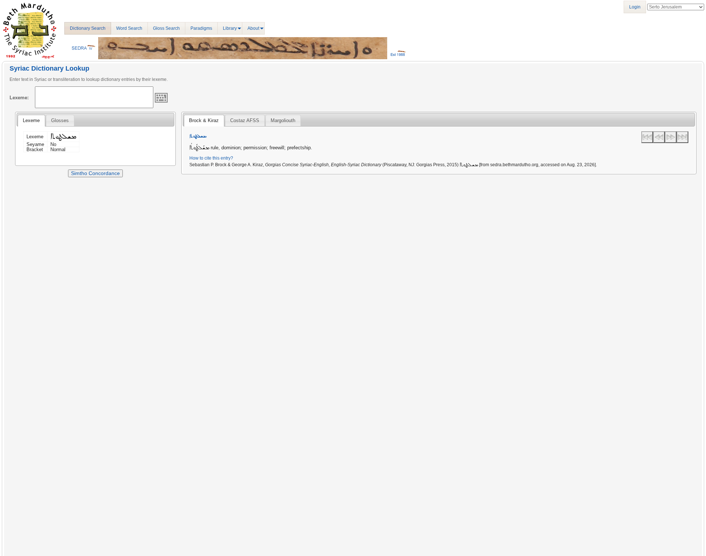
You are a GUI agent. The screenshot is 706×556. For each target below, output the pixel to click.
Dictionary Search (88, 28)
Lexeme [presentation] (31, 120)
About (253, 28)
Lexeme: (19, 97)
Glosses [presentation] (60, 120)
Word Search (129, 28)
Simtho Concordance (95, 173)
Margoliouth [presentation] (283, 120)
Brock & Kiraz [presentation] (204, 120)
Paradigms (201, 28)
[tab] (31, 120)
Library (230, 28)
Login (635, 7)
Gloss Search (166, 28)
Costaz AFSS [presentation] (244, 120)
